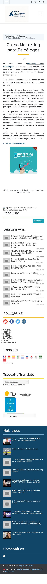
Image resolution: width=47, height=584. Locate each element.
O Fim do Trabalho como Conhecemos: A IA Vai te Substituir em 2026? (26, 237)
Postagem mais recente (14, 190)
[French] (5, 357)
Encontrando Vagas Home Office (24, 273)
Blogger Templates (23, 569)
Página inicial (10, 36)
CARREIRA (7, 336)
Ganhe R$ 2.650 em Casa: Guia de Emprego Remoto (25, 260)
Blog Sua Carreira (26, 566)
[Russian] (28, 357)
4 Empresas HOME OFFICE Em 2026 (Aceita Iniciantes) (25, 288)
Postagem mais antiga (33, 190)
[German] (10, 357)
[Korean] (37, 357)
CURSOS (6, 334)
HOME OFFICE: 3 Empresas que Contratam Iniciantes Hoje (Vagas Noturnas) (25, 245)
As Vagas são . (14, 143)
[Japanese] (32, 357)
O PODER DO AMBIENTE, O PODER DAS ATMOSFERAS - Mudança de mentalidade (27, 512)
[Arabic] (41, 357)
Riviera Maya (37, 569)
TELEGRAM (7, 332)
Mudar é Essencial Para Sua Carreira (25, 449)
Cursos (22, 36)
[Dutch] (23, 357)
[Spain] (14, 357)
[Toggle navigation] (6, 2)
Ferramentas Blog (9, 363)
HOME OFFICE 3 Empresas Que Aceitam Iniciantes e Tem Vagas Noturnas (27, 281)
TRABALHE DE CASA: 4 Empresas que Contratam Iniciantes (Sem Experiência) (26, 253)
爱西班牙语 (9, 571)
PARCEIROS (8, 338)
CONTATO (7, 330)
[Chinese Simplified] (5, 360)
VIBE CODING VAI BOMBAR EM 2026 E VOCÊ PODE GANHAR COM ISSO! (26, 439)
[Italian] (19, 357)
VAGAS (6, 340)
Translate (21, 385)
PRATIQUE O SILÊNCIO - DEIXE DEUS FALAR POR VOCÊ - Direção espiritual (26, 481)
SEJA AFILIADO (9, 342)
